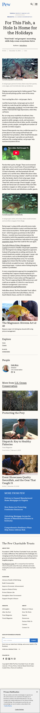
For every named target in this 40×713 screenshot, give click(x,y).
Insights (5, 605)
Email (3, 637)
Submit (33, 640)
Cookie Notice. (8, 706)
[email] (12, 372)
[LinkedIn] (9, 659)
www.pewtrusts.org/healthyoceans (14, 287)
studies (4, 261)
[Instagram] (6, 659)
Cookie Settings (19, 709)
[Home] (18, 543)
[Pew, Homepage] (6, 4)
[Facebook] (3, 659)
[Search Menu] (31, 4)
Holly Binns (14, 365)
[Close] (37, 692)
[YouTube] (14, 659)
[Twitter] (12, 658)
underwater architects (14, 107)
